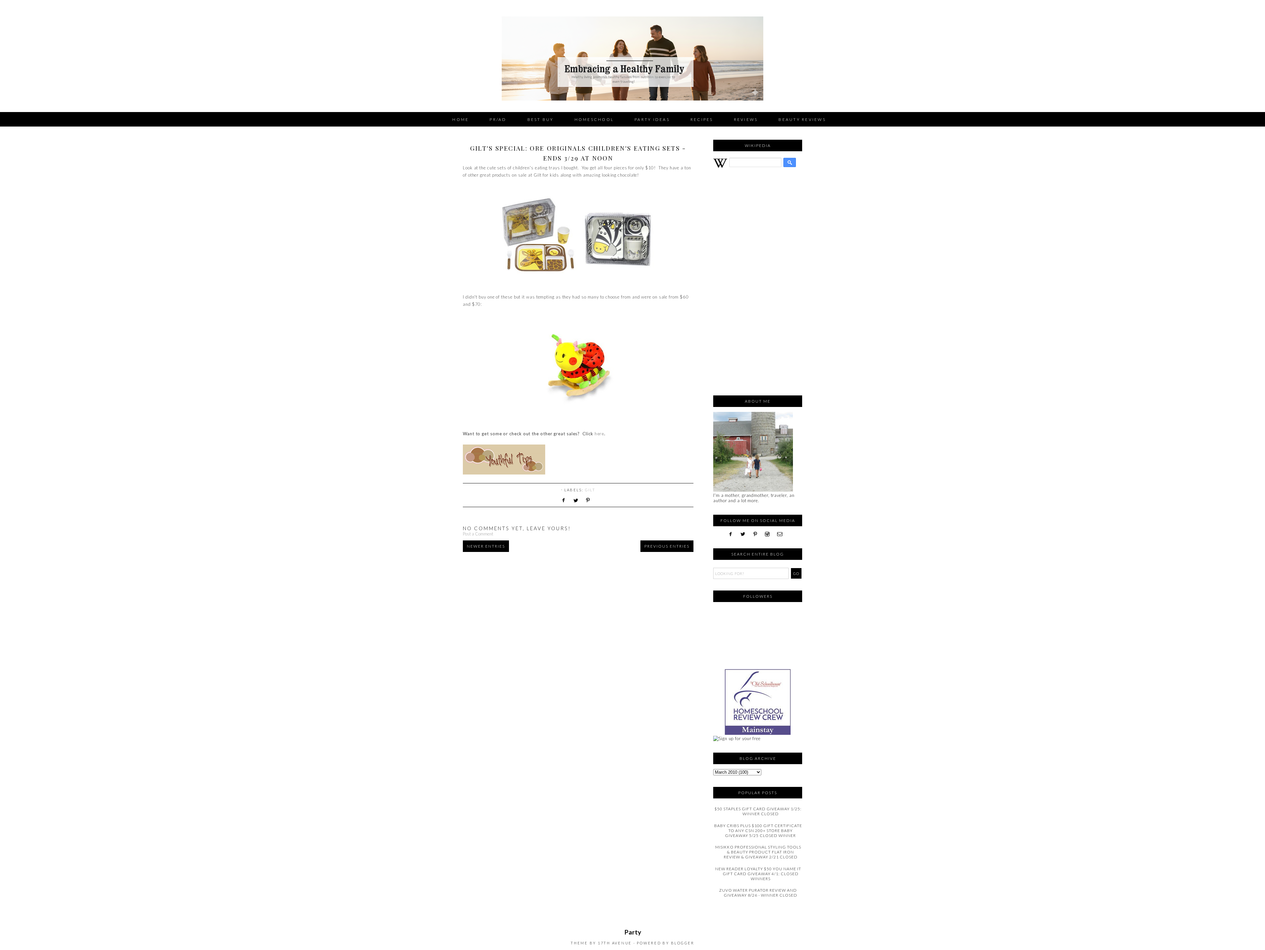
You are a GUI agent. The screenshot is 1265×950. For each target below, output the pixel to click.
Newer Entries (486, 546)
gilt (590, 490)
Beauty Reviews (802, 119)
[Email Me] (782, 534)
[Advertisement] (757, 285)
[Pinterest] (757, 534)
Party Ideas (652, 119)
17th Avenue (615, 943)
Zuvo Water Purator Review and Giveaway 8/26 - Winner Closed (758, 893)
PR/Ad (498, 119)
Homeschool (594, 119)
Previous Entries (666, 546)
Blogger (682, 943)
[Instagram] (769, 534)
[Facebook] (733, 534)
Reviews (746, 119)
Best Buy (540, 119)
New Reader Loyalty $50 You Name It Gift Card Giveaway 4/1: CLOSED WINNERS (758, 873)
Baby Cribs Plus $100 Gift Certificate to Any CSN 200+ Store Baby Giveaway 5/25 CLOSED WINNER (758, 830)
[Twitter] (745, 534)
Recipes (701, 119)
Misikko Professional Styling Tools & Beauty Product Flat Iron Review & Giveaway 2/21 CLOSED (758, 852)
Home (460, 119)
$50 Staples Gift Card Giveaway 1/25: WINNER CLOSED (758, 811)
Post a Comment (478, 533)
